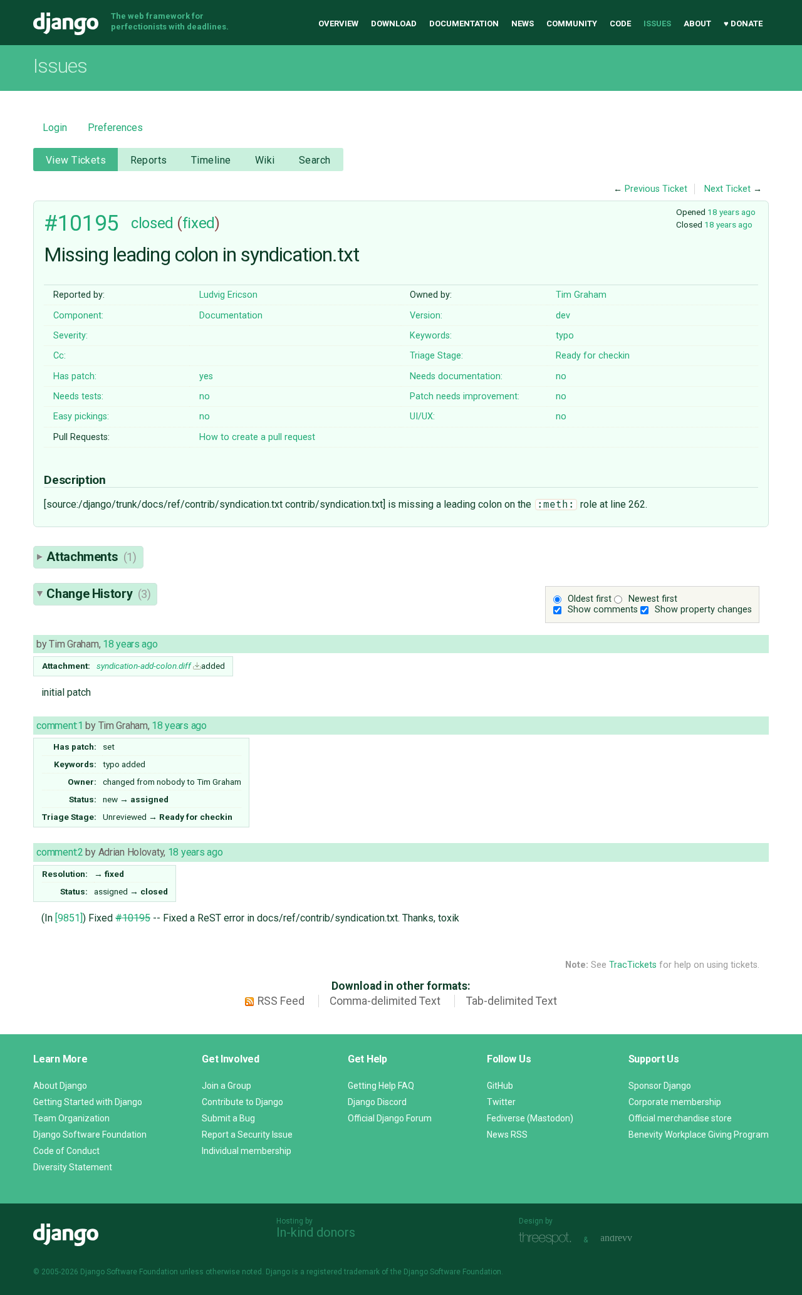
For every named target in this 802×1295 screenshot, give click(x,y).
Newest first (652, 599)
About (697, 23)
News (522, 23)
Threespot (548, 1238)
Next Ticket (727, 189)
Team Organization (71, 1118)
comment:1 (59, 725)
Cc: (59, 355)
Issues (657, 23)
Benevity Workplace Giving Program (698, 1135)
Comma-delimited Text (385, 1001)
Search (315, 160)
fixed (198, 223)
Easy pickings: (81, 416)
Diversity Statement (72, 1167)
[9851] (69, 918)
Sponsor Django (659, 1086)
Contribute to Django (242, 1102)
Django (65, 24)
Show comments (603, 609)
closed (152, 223)
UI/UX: (422, 416)
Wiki (265, 160)
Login (55, 128)
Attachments (91, 556)
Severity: (70, 335)
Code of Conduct (66, 1151)
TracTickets (633, 965)
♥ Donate (743, 23)
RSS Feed (281, 1001)
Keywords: (431, 335)
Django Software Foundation (90, 1135)
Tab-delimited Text (511, 1001)
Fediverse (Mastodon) (530, 1118)
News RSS (507, 1135)
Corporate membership (674, 1102)
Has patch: (74, 376)
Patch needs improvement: (464, 396)
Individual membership (246, 1151)
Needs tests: (78, 396)
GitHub (500, 1086)
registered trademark (343, 1271)
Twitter (501, 1102)
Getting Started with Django (87, 1102)
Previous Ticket (656, 189)
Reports (148, 160)
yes (206, 376)
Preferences (115, 128)
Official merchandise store (680, 1118)
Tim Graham (581, 295)
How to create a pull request (257, 437)
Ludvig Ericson (228, 295)
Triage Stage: (436, 355)
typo (565, 335)
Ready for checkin (593, 355)
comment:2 (59, 852)
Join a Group (226, 1086)
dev (563, 315)
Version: (426, 315)
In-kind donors (315, 1232)
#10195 (81, 223)
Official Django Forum (390, 1118)
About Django (60, 1086)
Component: (78, 315)
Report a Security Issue (247, 1135)
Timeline (211, 160)
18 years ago (731, 212)
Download (394, 23)
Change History (98, 593)
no (561, 376)
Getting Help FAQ (381, 1086)
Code (620, 23)
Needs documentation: (456, 376)
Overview (338, 23)
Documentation (464, 23)
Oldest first (590, 599)
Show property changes (703, 609)
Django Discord (377, 1102)
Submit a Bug (228, 1118)
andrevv (630, 1238)
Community (571, 23)
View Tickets (76, 160)
